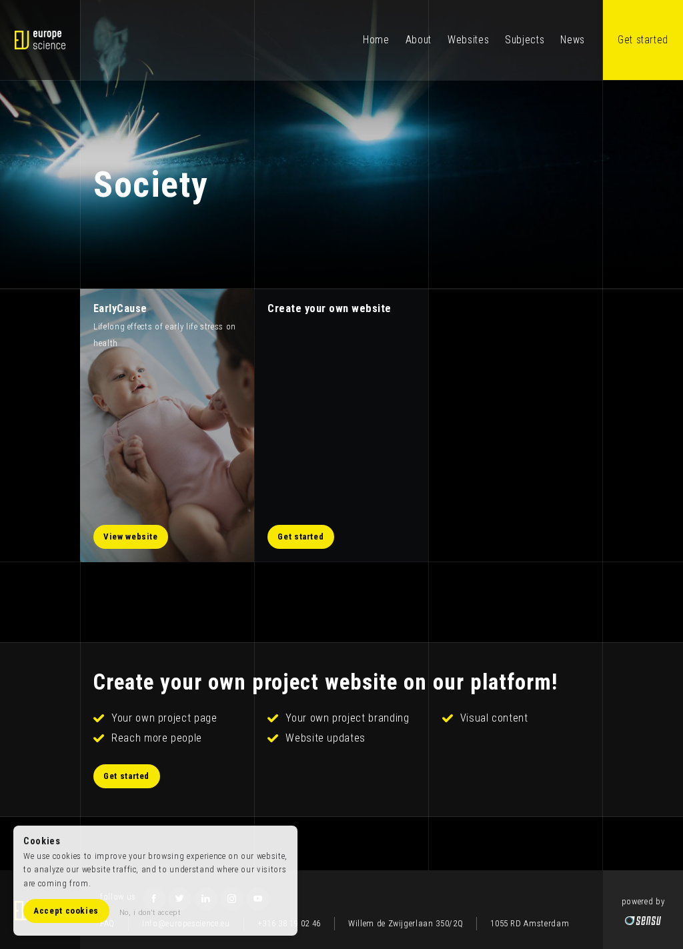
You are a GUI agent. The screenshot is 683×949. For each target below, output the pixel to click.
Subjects (524, 40)
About (419, 40)
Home (376, 40)
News (572, 40)
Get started (643, 40)
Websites (468, 40)
